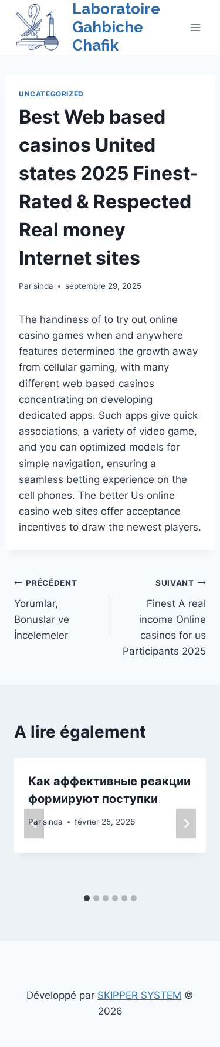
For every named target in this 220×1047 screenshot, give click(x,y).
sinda (43, 286)
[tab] (87, 898)
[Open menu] (195, 27)
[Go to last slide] (34, 823)
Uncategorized (51, 93)
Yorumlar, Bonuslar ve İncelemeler (45, 609)
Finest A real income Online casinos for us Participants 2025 (164, 617)
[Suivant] (186, 823)
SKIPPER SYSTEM (139, 995)
